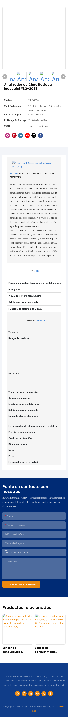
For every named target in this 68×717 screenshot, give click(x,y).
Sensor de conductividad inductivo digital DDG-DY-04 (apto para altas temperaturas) (17, 650)
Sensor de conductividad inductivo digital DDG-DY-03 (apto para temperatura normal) (50, 650)
